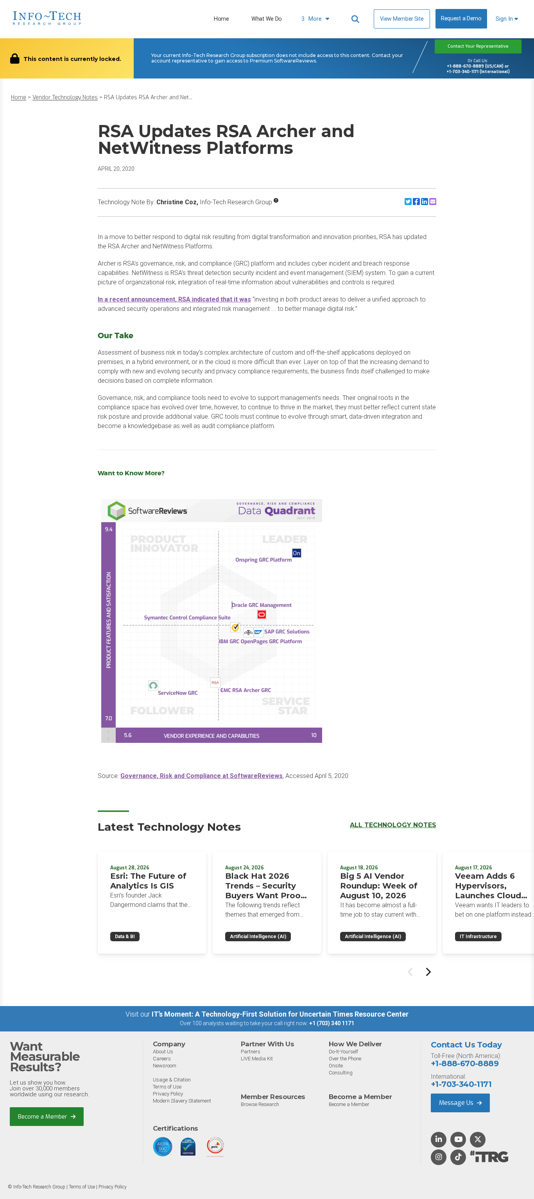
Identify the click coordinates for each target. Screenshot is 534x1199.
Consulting (341, 1073)
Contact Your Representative (478, 46)
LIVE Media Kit (257, 1059)
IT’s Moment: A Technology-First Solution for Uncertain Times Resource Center (280, 1014)
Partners (250, 1051)
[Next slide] (427, 971)
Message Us (457, 1103)
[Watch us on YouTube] (458, 1140)
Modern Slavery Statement (182, 1101)
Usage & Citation (172, 1080)
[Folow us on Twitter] (478, 1140)
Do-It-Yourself (343, 1051)
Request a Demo (461, 18)
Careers (162, 1059)
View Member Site (401, 19)
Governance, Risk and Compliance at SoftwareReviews (201, 776)
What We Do (266, 19)
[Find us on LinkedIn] (438, 1140)
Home (221, 19)
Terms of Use (167, 1087)
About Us (163, 1051)
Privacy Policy (168, 1094)
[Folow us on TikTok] (458, 1157)
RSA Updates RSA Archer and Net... (148, 97)
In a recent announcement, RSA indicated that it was (174, 299)
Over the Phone (345, 1059)
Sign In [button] (505, 19)
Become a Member (43, 1116)
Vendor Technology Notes (65, 97)
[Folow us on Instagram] (438, 1157)
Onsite (336, 1066)
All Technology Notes (393, 825)
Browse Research (260, 1104)
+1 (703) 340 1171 (331, 1023)
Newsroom (164, 1066)
